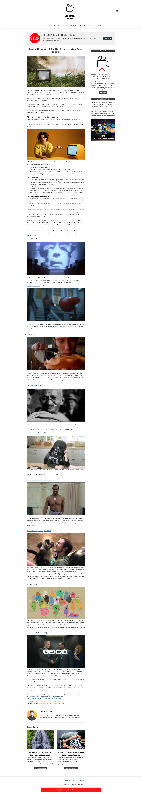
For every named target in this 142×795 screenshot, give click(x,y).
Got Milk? (29, 334)
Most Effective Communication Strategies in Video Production (47, 703)
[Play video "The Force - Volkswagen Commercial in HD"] (56, 452)
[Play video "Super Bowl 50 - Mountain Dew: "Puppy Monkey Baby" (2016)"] (56, 549)
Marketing (52, 25)
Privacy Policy (67, 780)
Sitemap (82, 780)
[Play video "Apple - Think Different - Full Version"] (56, 405)
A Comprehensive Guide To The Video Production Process (46, 698)
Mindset (82, 25)
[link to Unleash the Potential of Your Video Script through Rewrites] (71, 739)
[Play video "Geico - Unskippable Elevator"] (56, 651)
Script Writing (62, 25)
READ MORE (108, 38)
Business (43, 25)
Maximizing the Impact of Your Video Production (43, 701)
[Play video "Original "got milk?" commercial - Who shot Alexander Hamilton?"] (56, 353)
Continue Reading (40, 768)
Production (73, 25)
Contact (98, 25)
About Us (90, 25)
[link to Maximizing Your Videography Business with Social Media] (40, 739)
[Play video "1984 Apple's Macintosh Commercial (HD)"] (56, 258)
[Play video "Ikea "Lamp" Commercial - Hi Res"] (56, 304)
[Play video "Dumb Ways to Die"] (56, 603)
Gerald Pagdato (46, 712)
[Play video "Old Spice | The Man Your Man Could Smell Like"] (56, 498)
